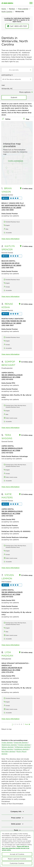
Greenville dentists (21, 742)
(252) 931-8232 (7, 379)
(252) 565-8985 (8, 210)
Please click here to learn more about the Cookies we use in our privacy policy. (15, 848)
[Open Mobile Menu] (31, 3)
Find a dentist (23, 9)
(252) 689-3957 (8, 325)
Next (26, 724)
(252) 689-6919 (8, 268)
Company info (16, 811)
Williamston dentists (22, 747)
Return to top (7, 729)
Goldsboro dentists (21, 749)
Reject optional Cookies (17, 859)
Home (4, 9)
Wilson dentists (7, 749)
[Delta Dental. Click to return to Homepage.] (13, 3)
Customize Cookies (17, 863)
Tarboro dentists (8, 747)
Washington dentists (9, 745)
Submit (14, 97)
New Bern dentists (8, 751)
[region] (17, 849)
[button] (12, 198)
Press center (16, 818)
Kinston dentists (24, 745)
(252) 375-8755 (7, 672)
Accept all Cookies (17, 854)
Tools (16, 830)
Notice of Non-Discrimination (12, 804)
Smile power (16, 824)
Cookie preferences (15, 161)
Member (12, 9)
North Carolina (7, 11)
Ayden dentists (7, 742)
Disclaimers (6, 801)
